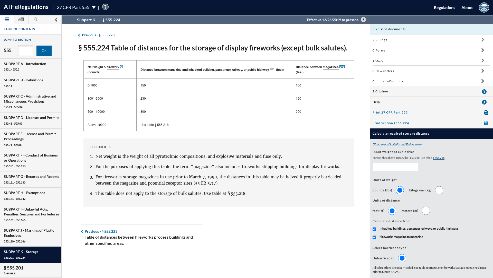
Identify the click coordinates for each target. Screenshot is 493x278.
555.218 (163, 124)
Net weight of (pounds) (105, 70)
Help (376, 102)
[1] (121, 66)
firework (113, 67)
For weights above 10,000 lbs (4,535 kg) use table (408, 157)
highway (263, 69)
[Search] (36, 19)
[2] (340, 66)
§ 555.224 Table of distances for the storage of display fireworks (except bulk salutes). (212, 47)
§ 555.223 (98, 35)
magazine (174, 69)
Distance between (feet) (320, 70)
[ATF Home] (484, 7)
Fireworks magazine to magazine (401, 237)
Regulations (444, 7)
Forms (379, 50)
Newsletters (383, 71)
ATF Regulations (26, 6)
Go (44, 51)
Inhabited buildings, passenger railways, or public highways (419, 228)
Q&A (378, 61)
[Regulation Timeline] (21, 19)
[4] (273, 69)
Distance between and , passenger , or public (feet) (212, 69)
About (467, 7)
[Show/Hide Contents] (482, 39)
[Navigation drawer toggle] (56, 19)
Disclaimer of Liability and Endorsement (397, 144)
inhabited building (201, 69)
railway (237, 69)
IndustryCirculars (388, 81)
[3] (271, 69)
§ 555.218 (438, 157)
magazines (331, 67)
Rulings (380, 40)
